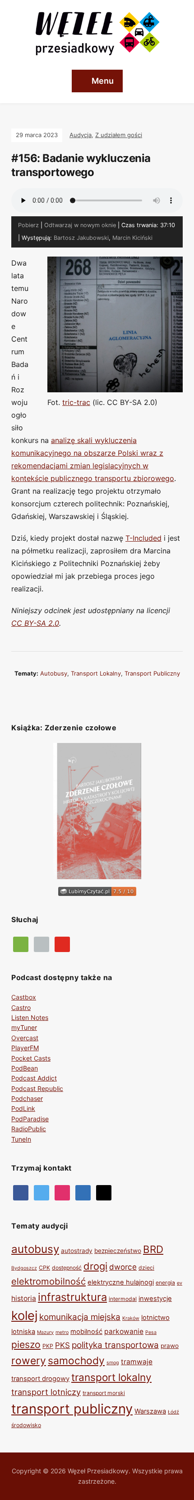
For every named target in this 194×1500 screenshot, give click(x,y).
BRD (153, 1249)
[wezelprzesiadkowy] (62, 1191)
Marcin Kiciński (132, 237)
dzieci (146, 1267)
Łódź (173, 1412)
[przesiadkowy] (41, 1191)
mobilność (86, 1332)
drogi (95, 1266)
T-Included (143, 538)
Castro (21, 1007)
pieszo (26, 1344)
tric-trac (76, 402)
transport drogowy (40, 1379)
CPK (44, 1267)
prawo (170, 1345)
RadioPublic (28, 1129)
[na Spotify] (20, 943)
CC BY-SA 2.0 (35, 623)
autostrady (76, 1250)
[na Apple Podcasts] (41, 943)
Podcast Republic (37, 1088)
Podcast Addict (34, 1078)
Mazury (45, 1332)
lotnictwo (155, 1318)
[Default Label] (62, 943)
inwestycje (155, 1299)
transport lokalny (96, 673)
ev (179, 1283)
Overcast (24, 1038)
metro (62, 1332)
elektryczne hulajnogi (121, 1282)
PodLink (23, 1108)
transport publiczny (152, 673)
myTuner (24, 1027)
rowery (28, 1360)
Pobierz (28, 225)
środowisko (26, 1425)
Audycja (80, 134)
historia (23, 1298)
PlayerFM (25, 1048)
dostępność (67, 1267)
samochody (76, 1360)
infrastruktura (72, 1297)
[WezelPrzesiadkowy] (20, 1191)
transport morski (104, 1393)
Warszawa (150, 1411)
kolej (24, 1315)
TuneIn (21, 1139)
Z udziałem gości (118, 134)
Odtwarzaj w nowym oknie (80, 225)
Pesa (151, 1332)
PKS (62, 1345)
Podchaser (27, 1098)
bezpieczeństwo (117, 1250)
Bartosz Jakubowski (81, 237)
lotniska (23, 1332)
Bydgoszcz (24, 1268)
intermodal (123, 1298)
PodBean (24, 1068)
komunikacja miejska (79, 1317)
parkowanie (123, 1331)
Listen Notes (29, 1017)
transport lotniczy (46, 1392)
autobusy (53, 673)
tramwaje (136, 1361)
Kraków (130, 1318)
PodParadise (30, 1119)
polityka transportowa (115, 1345)
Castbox (23, 997)
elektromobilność (48, 1281)
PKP (47, 1346)
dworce (123, 1266)
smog (112, 1363)
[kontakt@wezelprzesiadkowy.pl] (103, 1191)
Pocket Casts (31, 1058)
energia (165, 1282)
